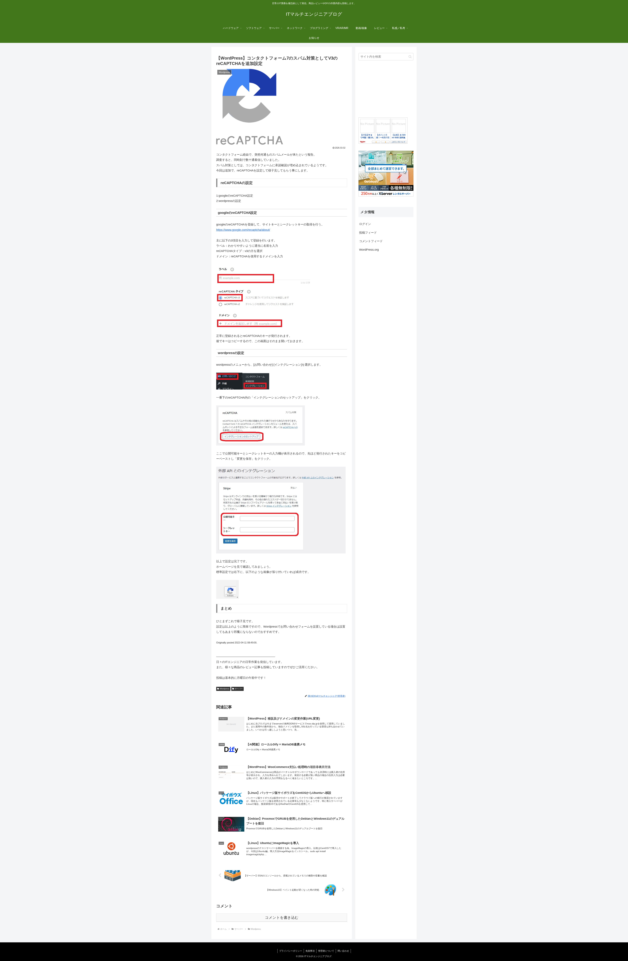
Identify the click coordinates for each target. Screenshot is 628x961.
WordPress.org (369, 249)
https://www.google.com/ (232, 229)
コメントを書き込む (281, 918)
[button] (410, 57)
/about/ (265, 229)
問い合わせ (343, 951)
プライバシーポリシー (290, 951)
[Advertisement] (385, 89)
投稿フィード (368, 232)
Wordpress (224, 689)
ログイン (365, 224)
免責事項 (310, 951)
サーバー (239, 689)
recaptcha (254, 229)
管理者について (326, 951)
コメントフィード (371, 241)
